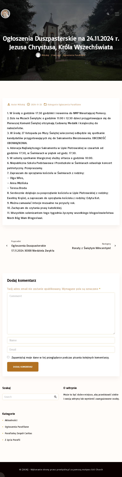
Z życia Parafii (12, 439)
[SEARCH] (55, 397)
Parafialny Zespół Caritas (18, 433)
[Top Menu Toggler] (117, 13)
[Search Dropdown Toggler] (108, 14)
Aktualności (11, 420)
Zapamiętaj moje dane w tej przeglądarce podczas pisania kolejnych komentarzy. (60, 357)
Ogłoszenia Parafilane (74, 55)
